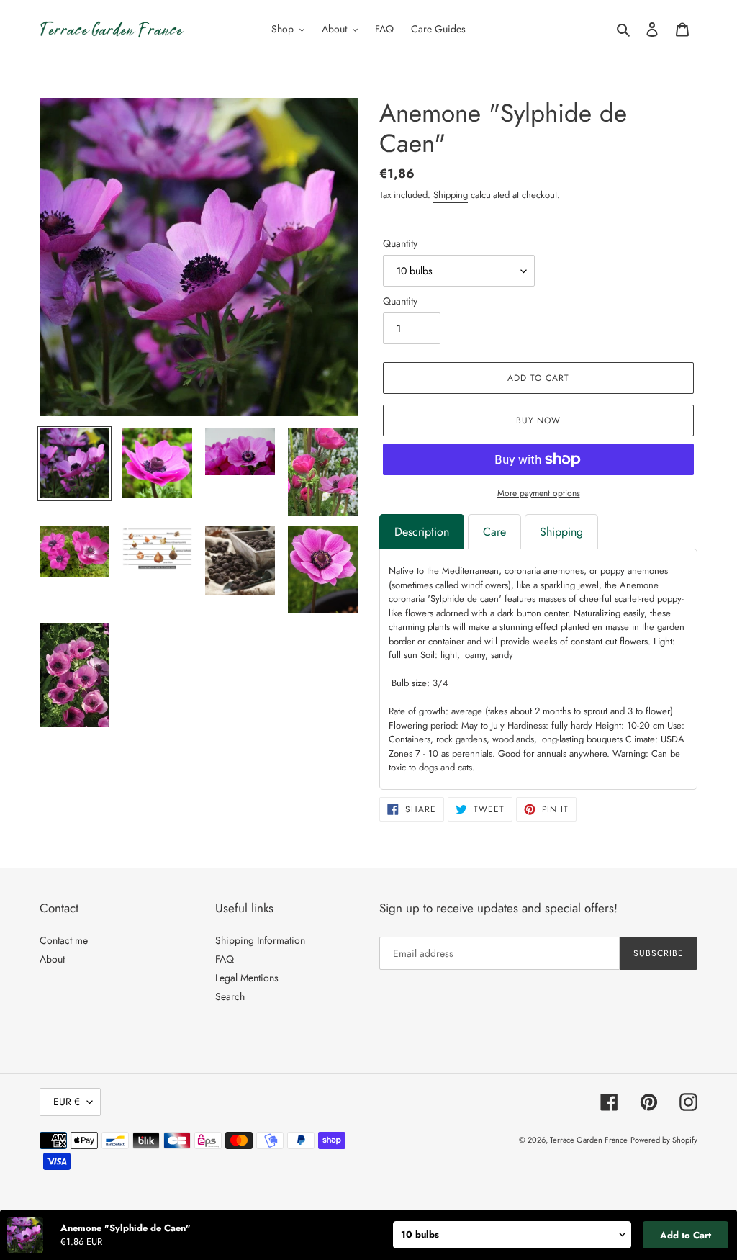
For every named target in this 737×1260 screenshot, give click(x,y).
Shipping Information (260, 940)
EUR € (66, 1101)
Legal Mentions (247, 978)
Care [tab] (494, 531)
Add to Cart (685, 1235)
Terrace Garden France (589, 1140)
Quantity (400, 243)
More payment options (538, 493)
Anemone (639, 585)
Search (230, 996)
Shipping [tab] (561, 531)
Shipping (450, 195)
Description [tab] (421, 531)
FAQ (224, 959)
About (52, 959)
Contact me (64, 940)
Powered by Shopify (663, 1140)
